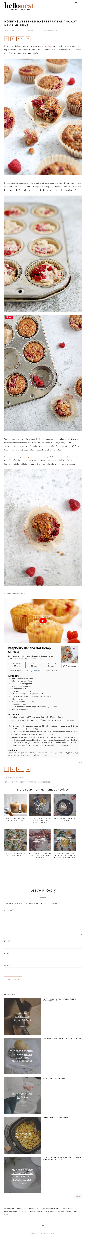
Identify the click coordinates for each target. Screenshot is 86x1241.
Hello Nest (23, 6)
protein (31, 456)
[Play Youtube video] (43, 621)
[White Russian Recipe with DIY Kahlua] (15, 815)
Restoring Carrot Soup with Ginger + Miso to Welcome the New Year (65, 855)
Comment (8, 910)
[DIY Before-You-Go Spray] (22, 1096)
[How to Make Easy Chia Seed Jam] (65, 815)
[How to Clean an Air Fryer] (22, 1136)
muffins (32, 782)
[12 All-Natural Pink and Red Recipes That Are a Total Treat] (40, 850)
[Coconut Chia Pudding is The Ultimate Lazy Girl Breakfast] (40, 815)
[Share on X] (12, 39)
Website (7, 965)
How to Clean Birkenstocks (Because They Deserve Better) (61, 1000)
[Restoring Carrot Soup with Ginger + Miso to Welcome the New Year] (65, 850)
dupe (7, 782)
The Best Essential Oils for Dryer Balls (62, 1038)
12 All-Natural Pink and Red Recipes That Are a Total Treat (40, 855)
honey (23, 782)
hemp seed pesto (47, 46)
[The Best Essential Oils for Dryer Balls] (22, 1056)
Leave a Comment (50, 30)
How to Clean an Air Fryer (55, 1118)
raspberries (44, 782)
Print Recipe (70, 666)
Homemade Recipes (14, 778)
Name (7, 941)
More (78, 1196)
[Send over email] (28, 39)
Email (7, 953)
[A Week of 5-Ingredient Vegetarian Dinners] (15, 850)
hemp (14, 782)
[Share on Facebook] (6, 39)
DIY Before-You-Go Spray (55, 1078)
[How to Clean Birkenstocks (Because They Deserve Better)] (22, 1017)
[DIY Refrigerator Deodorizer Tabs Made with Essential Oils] (22, 1175)
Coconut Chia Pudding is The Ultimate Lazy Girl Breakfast (40, 820)
